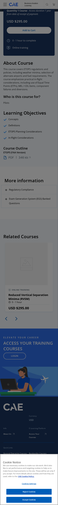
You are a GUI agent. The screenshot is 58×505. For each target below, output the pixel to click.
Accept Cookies (29, 499)
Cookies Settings (29, 483)
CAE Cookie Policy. (26, 476)
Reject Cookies (29, 491)
